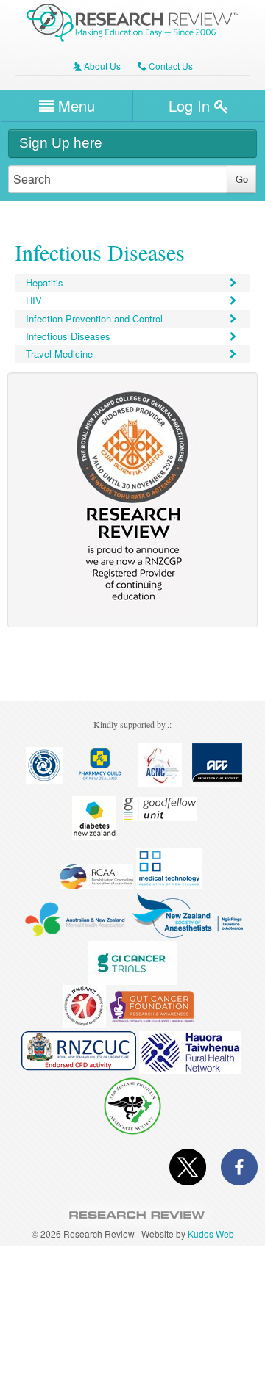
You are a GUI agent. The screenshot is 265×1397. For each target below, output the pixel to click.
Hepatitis (44, 282)
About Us (97, 65)
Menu (74, 105)
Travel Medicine (59, 354)
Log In (191, 105)
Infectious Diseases (68, 336)
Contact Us (165, 65)
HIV (34, 300)
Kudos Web (211, 1233)
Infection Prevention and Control (94, 318)
